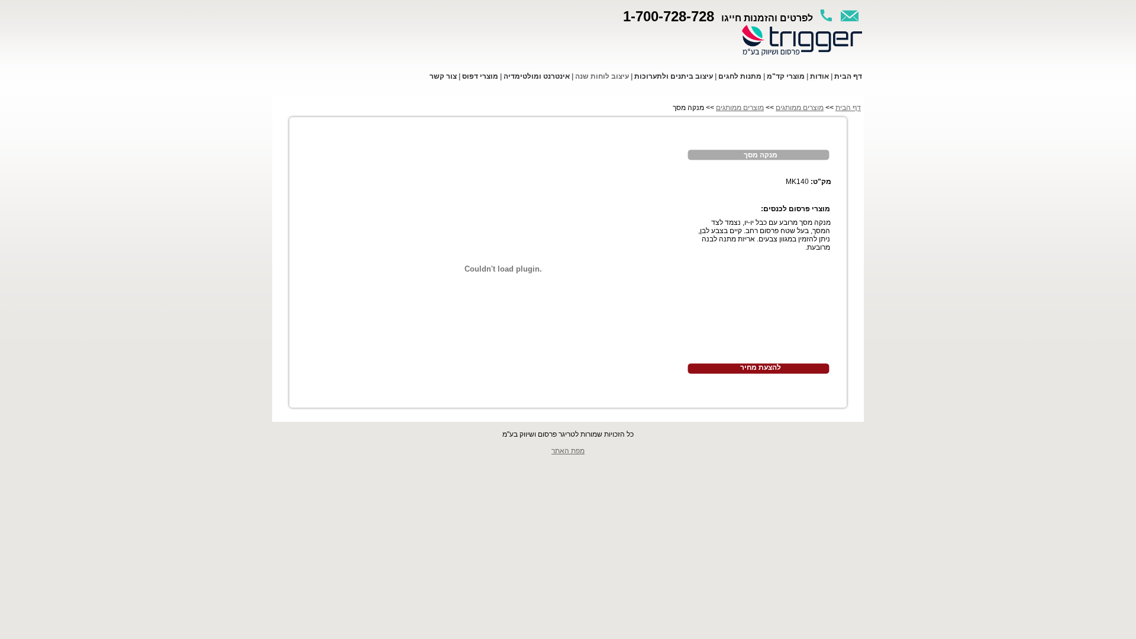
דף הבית (848, 108)
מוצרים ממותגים (800, 108)
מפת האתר (568, 451)
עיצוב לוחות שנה (602, 76)
